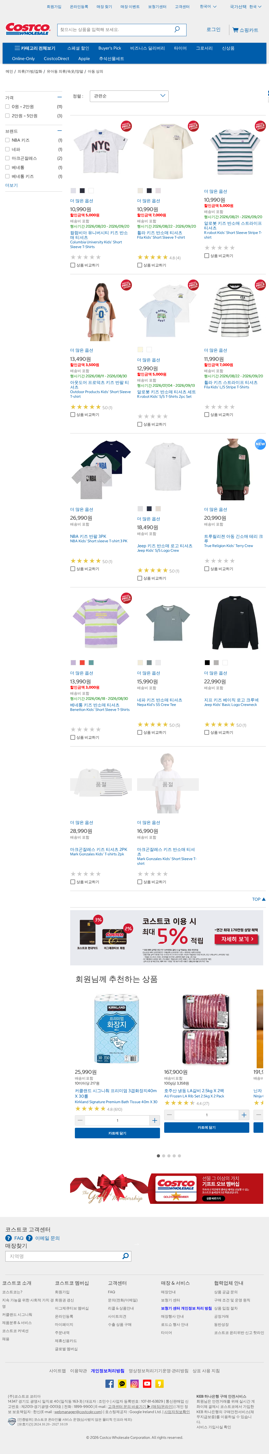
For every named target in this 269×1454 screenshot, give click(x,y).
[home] (28, 28)
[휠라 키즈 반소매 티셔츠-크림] (140, 190)
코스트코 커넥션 (15, 1330)
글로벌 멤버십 (66, 1348)
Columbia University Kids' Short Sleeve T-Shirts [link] (96, 244)
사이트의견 (117, 1316)
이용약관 (78, 1370)
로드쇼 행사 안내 (174, 1324)
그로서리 (204, 48)
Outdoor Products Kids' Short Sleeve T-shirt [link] (100, 394)
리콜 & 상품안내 (121, 1308)
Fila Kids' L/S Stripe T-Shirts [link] (226, 387)
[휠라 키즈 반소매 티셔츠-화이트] (158, 190)
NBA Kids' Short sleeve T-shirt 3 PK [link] (98, 541)
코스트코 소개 (17, 1283)
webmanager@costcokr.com (77, 1411)
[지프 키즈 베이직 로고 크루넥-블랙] (207, 662)
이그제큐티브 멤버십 (72, 1308)
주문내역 (62, 1332)
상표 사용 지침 (206, 1370)
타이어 (180, 48)
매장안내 (168, 1292)
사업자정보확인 (177, 1411)
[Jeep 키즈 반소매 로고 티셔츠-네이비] (149, 509)
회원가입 (62, 1292)
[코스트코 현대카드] (166, 962)
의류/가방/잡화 (30, 71)
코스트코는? (12, 1292)
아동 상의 (95, 71)
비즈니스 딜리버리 (147, 48)
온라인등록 (64, 1316)
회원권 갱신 (64, 1300)
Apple (84, 58)
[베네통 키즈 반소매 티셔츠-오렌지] (82, 662)
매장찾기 (16, 1245)
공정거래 (221, 1316)
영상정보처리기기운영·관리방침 (159, 1370)
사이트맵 (57, 1370)
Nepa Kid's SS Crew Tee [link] (156, 704)
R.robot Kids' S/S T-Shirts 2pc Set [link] (164, 396)
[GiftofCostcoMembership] (166, 1201)
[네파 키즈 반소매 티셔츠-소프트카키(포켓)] (149, 662)
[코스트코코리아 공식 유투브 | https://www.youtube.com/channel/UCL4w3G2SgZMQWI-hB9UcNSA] (147, 1385)
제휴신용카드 (66, 1340)
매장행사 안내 (172, 1316)
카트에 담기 (117, 1133)
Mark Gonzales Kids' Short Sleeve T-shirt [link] (166, 861)
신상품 (228, 48)
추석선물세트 (111, 58)
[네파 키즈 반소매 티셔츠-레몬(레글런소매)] (140, 662)
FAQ (111, 1292)
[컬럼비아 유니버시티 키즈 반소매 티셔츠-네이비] (82, 190)
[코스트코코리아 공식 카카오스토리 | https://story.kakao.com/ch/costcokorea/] (159, 1385)
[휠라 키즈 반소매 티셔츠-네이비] (149, 190)
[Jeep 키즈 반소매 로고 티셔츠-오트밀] (158, 509)
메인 (9, 71)
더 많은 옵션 (81, 200)
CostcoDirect (56, 58)
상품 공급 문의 (226, 1292)
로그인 (213, 29)
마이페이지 (64, 1324)
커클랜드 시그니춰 (17, 1314)
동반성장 (221, 1324)
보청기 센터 (170, 1300)
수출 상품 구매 (120, 1324)
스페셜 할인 (78, 48)
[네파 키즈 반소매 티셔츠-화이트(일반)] (158, 662)
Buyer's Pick (110, 48)
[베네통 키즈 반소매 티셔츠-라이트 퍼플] (73, 662)
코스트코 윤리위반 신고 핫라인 (239, 1332)
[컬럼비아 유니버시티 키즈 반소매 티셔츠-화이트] (91, 190)
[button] (180, 29)
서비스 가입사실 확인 (213, 1427)
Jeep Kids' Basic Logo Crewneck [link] (230, 704)
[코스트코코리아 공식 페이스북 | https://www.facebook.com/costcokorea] (110, 1385)
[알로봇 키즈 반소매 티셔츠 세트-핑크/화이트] (149, 349)
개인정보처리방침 (108, 1370)
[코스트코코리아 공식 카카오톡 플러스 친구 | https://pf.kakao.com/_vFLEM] (122, 1385)
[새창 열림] (13, 1422)
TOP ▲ (259, 899)
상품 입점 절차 (226, 1308)
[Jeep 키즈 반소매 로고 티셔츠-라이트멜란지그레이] (140, 509)
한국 (253, 6)
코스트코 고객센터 (28, 1229)
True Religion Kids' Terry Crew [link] (228, 545)
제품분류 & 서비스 (17, 1322)
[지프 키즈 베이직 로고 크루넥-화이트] (225, 662)
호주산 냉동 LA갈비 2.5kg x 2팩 (194, 1090)
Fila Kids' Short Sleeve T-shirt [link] (161, 237)
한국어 (206, 6)
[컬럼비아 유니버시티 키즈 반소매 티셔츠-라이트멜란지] (73, 190)
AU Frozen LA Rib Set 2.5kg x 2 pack (194, 1096)
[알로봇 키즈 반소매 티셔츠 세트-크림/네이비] (140, 349)
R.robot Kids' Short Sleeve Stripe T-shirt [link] (233, 235)
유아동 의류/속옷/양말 (65, 71)
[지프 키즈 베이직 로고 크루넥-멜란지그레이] (216, 662)
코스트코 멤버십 (72, 1283)
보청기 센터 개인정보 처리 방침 (186, 1308)
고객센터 (117, 1283)
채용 (5, 1339)
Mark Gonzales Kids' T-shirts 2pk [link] (97, 854)
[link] (101, 179)
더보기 (11, 185)
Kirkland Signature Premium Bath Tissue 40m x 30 (116, 1101)
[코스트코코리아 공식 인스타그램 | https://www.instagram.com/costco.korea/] (134, 1385)
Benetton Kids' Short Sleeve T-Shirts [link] (100, 709)
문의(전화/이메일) (123, 1300)
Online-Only (23, 58)
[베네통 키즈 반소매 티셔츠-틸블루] (91, 662)
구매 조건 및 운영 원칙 (232, 1300)
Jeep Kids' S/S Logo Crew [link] (158, 550)
